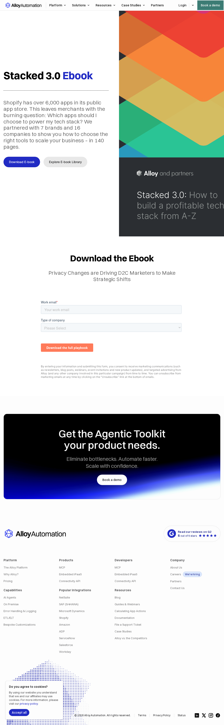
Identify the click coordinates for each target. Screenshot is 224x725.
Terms (142, 715)
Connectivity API (69, 581)
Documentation (125, 617)
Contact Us (177, 588)
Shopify (63, 617)
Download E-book (22, 162)
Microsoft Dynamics (71, 611)
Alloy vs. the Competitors (131, 638)
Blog (118, 597)
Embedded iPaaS (70, 574)
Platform (55, 5)
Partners (175, 581)
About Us (176, 567)
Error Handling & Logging (20, 611)
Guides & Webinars (127, 604)
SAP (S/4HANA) (69, 604)
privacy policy (29, 703)
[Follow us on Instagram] (211, 715)
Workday (65, 651)
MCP (62, 567)
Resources (104, 5)
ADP (62, 631)
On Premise (11, 604)
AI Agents (10, 597)
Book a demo (210, 5)
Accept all (19, 712)
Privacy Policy (161, 715)
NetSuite (64, 597)
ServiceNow (67, 638)
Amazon (64, 624)
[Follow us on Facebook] (217, 715)
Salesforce (66, 645)
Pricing (8, 581)
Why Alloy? (11, 574)
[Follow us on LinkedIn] (197, 715)
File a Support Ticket (128, 624)
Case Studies (131, 5)
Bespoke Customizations (19, 624)
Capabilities (13, 590)
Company (177, 560)
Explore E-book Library (65, 162)
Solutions (79, 5)
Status (182, 715)
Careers (185, 574)
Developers (123, 560)
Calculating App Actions (130, 611)
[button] (23, 5)
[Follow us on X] (203, 715)
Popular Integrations (75, 590)
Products (66, 560)
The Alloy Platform (16, 567)
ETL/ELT (9, 617)
